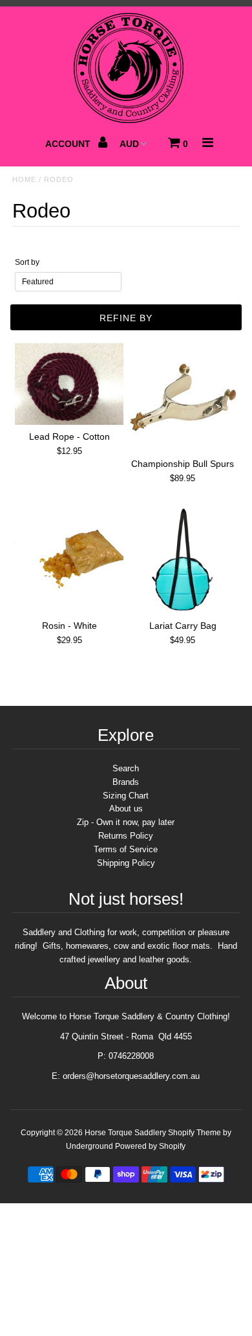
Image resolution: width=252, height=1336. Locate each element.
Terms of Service (126, 849)
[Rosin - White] (69, 559)
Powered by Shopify (150, 1146)
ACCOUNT (69, 144)
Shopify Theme (194, 1132)
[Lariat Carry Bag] (183, 559)
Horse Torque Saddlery (125, 1132)
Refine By (126, 318)
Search (125, 768)
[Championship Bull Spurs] (183, 397)
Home (24, 179)
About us (126, 808)
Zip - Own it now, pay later (125, 822)
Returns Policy (125, 836)
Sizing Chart (126, 795)
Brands (125, 782)
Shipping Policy (126, 863)
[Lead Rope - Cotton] (69, 384)
